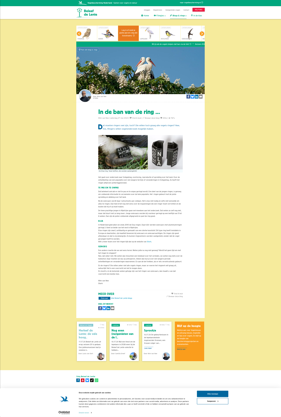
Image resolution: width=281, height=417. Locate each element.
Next (202, 33)
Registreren (157, 10)
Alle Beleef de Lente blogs (121, 298)
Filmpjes (160, 16)
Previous (79, 33)
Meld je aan (181, 349)
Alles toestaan (212, 394)
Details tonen (84, 413)
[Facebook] (78, 380)
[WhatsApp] (96, 380)
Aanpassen (211, 401)
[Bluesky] (87, 380)
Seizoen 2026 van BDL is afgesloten (196, 44)
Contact (186, 10)
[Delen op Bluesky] (192, 97)
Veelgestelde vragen (172, 10)
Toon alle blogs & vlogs (88, 50)
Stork (149, 242)
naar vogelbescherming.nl (190, 3)
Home (146, 16)
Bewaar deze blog (151, 118)
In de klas (197, 16)
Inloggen (147, 10)
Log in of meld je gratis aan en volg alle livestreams (128, 33)
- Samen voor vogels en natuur (112, 3)
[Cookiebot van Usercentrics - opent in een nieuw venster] (64, 412)
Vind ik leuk (136, 118)
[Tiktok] (92, 380)
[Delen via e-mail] (201, 97)
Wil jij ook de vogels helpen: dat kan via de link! (157, 44)
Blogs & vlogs (178, 16)
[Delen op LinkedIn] (196, 97)
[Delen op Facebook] (188, 97)
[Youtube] (82, 380)
